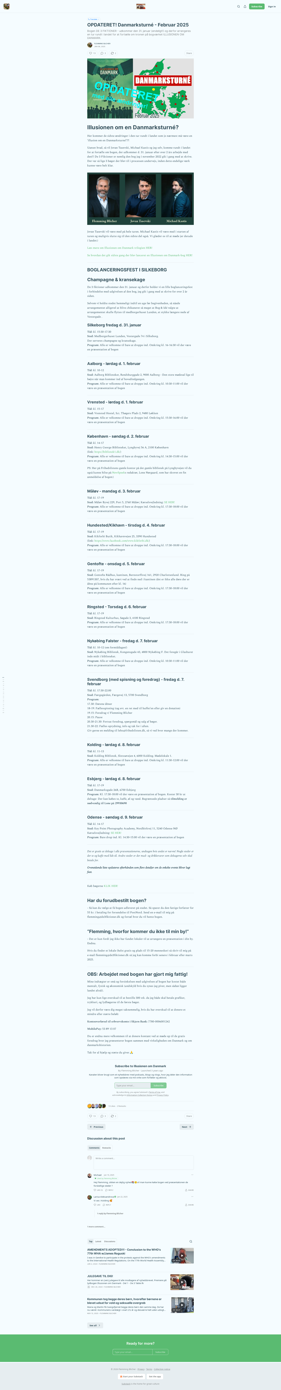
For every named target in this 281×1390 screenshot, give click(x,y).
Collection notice (162, 1369)
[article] (140, 1259)
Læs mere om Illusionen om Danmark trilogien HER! (119, 248)
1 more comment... (96, 1226)
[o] (182, 1256)
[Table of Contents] (3, 695)
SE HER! (169, 502)
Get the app (155, 1376)
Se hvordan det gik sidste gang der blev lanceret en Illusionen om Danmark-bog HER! (139, 255)
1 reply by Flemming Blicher (110, 1213)
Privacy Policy (162, 1095)
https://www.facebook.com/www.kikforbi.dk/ (121, 541)
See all (93, 1325)
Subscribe (256, 6)
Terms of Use (154, 1092)
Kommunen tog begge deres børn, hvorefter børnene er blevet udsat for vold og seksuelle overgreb (124, 1301)
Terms (149, 1369)
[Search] (238, 6)
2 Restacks (121, 1106)
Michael (98, 1174)
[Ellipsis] (192, 1174)
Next (184, 1126)
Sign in (272, 6)
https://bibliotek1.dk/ (107, 452)
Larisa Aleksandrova (104, 1196)
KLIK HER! (110, 886)
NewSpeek (118, 473)
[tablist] (100, 1148)
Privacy (141, 1369)
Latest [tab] (98, 1241)
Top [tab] (90, 1241)
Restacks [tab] (106, 1148)
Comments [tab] (94, 1148)
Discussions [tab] (109, 1241)
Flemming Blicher (102, 44)
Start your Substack (133, 1376)
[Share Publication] (245, 6)
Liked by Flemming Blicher (107, 1178)
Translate (93, 19)
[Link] (83, 127)
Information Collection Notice (140, 1095)
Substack (126, 1383)
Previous (98, 1126)
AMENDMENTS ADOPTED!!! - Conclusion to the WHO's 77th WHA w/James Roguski (124, 1251)
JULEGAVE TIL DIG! (100, 1276)
